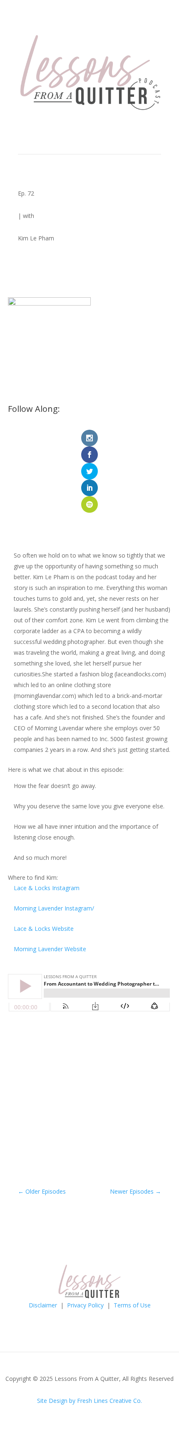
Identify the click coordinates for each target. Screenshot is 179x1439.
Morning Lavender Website (50, 949)
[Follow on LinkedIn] (97, 1317)
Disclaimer (43, 1305)
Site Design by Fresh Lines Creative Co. (89, 1401)
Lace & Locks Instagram (47, 888)
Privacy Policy (85, 1305)
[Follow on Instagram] (81, 1317)
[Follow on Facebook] (64, 1317)
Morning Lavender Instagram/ (54, 908)
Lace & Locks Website (44, 928)
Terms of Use (132, 1305)
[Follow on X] (114, 1317)
